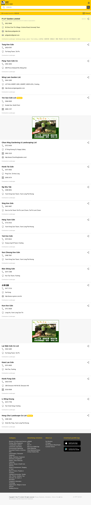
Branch (19, 98)
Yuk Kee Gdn (7, 236)
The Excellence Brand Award (53, 445)
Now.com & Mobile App (33, 446)
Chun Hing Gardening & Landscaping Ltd (19, 142)
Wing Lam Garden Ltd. (11, 77)
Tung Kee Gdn (8, 45)
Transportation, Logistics (15, 445)
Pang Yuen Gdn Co (10, 61)
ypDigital (29, 441)
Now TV (29, 445)
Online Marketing (31, 448)
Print (28, 443)
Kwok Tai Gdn (8, 167)
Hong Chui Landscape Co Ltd (14, 416)
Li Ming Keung (8, 399)
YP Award (48, 443)
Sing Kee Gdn (7, 203)
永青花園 (5, 285)
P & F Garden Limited (11, 19)
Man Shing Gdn (8, 269)
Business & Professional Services (18, 441)
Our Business (49, 441)
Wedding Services (13, 488)
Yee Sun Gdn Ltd (9, 98)
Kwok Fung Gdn (8, 379)
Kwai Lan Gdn (8, 362)
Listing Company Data (33, 451)
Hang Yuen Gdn (8, 220)
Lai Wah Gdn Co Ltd (10, 346)
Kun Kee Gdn (7, 306)
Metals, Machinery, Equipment (17, 457)
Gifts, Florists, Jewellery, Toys (17, 476)
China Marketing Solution (33, 450)
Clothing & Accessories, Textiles (17, 474)
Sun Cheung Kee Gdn (11, 252)
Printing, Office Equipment (16, 443)
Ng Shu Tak (6, 187)
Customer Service (50, 446)
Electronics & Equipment (15, 458)
